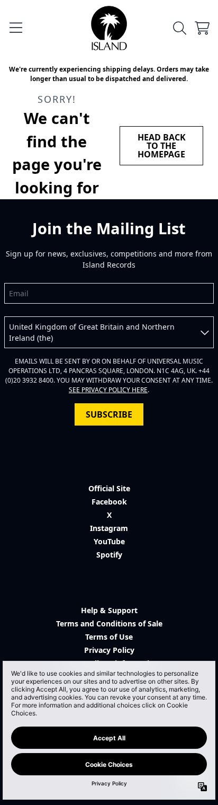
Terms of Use (109, 637)
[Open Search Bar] (178, 28)
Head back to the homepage (162, 145)
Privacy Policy (109, 650)
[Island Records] (109, 28)
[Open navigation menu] (16, 28)
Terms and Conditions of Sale (109, 623)
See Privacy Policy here (108, 389)
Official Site (109, 488)
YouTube (109, 541)
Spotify (109, 555)
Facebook (109, 502)
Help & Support (109, 610)
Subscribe (109, 414)
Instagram (109, 528)
